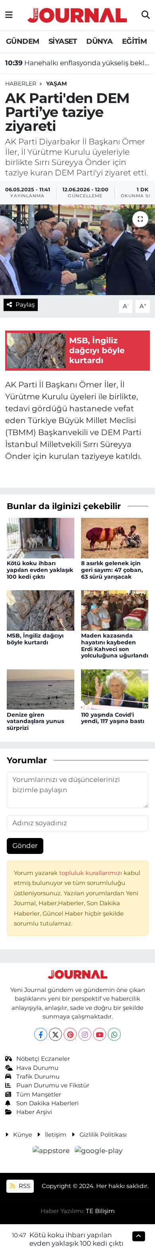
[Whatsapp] (114, 1034)
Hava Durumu (37, 1067)
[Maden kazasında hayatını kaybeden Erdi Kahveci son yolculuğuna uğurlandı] (115, 610)
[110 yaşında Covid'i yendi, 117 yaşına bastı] (115, 689)
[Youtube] (99, 1034)
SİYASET (62, 41)
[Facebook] (40, 1034)
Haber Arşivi (34, 1112)
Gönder (25, 846)
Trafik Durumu (38, 1076)
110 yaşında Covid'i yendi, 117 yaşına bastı (112, 718)
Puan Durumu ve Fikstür (52, 1085)
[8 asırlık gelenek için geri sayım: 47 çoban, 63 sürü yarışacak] (115, 537)
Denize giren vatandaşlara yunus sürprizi (35, 721)
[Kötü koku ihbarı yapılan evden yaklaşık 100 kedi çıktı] (40, 537)
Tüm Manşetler (38, 1094)
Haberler (20, 83)
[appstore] (52, 1152)
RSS (23, 1186)
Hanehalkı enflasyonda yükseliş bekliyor (77, 63)
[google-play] (98, 1152)
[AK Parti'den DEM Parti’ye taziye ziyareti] (77, 250)
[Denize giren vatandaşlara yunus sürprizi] (40, 689)
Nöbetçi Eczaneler (43, 1058)
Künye (22, 1134)
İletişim (55, 1134)
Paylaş (25, 304)
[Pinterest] (70, 1034)
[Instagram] (84, 1034)
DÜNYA (99, 41)
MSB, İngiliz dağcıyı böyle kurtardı (35, 639)
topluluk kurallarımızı (91, 873)
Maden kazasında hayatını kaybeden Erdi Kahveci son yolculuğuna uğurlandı (114, 645)
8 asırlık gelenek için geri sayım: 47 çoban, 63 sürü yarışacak (112, 570)
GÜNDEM (22, 41)
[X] (55, 1034)
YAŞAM (56, 83)
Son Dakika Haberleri (47, 1103)
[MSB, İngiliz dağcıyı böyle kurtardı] (40, 610)
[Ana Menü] (9, 15)
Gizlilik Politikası (103, 1134)
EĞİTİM (134, 41)
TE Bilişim (100, 1211)
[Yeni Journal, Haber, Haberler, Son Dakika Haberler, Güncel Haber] (77, 14)
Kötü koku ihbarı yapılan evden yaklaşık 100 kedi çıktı (40, 570)
